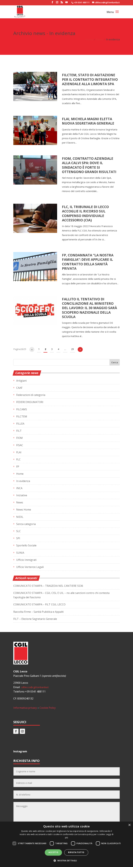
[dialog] (66, 844)
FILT (19, 431)
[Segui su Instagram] (22, 731)
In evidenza (23, 481)
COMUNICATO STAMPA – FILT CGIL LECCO (39, 604)
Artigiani (21, 380)
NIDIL (19, 517)
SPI (18, 538)
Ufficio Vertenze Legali (30, 567)
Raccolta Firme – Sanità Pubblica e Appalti (38, 612)
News (99, 39)
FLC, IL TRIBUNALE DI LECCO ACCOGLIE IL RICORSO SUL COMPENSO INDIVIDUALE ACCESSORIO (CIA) (85, 213)
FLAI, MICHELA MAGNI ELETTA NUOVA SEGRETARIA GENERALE (88, 121)
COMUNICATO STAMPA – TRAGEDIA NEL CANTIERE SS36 (48, 586)
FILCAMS (21, 409)
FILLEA (20, 423)
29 (72, 349)
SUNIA (20, 552)
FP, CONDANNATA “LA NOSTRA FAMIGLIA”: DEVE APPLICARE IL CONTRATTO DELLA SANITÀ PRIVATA (87, 262)
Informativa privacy (25, 708)
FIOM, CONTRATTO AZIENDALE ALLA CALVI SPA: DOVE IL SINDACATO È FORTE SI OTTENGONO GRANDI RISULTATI (89, 165)
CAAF (19, 388)
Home (89, 39)
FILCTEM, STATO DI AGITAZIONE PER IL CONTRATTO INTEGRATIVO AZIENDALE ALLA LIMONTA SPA (90, 79)
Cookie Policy (48, 708)
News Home (23, 509)
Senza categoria (26, 524)
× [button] (129, 825)
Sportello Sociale (26, 545)
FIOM (19, 438)
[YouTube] (66, 3)
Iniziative (21, 495)
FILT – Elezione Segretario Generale (35, 619)
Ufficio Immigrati (26, 560)
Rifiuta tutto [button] (76, 852)
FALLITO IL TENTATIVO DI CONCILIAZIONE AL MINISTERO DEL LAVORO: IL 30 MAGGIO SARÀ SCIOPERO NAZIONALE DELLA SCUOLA (89, 308)
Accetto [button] (53, 852)
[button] (66, 860)
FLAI (18, 452)
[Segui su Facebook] (15, 731)
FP (17, 466)
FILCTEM (21, 416)
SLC (18, 531)
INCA (19, 488)
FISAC (19, 445)
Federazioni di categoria (30, 395)
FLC (18, 459)
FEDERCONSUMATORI (29, 402)
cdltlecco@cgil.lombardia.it (34, 687)
